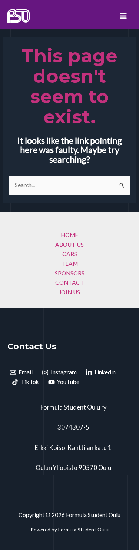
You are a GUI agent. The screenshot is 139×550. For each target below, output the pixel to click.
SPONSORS (70, 273)
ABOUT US (69, 244)
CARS (69, 254)
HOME (69, 235)
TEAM (69, 263)
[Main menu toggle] (124, 16)
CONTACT (69, 282)
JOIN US (69, 292)
